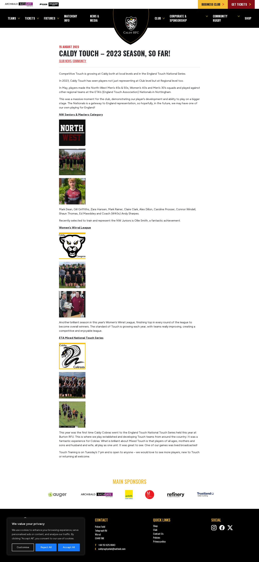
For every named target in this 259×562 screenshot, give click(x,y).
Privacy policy (159, 541)
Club (158, 18)
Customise (23, 547)
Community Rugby (220, 18)
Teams (12, 18)
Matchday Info (70, 18)
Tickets (30, 18)
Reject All (46, 547)
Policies (156, 537)
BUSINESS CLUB (211, 4)
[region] (46, 536)
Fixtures (49, 18)
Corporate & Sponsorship (178, 18)
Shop (248, 18)
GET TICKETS (240, 4)
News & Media (94, 18)
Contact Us (158, 533)
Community (79, 61)
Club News (65, 61)
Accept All (69, 547)
